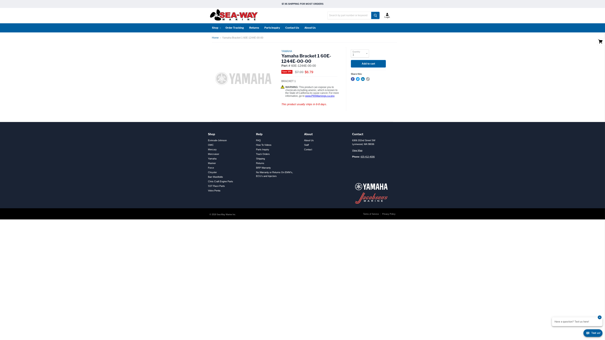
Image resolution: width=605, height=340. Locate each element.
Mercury (212, 149)
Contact (308, 149)
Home (215, 37)
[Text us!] (593, 333)
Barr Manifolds (215, 177)
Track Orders (263, 154)
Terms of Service (371, 214)
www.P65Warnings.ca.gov (319, 96)
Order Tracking (234, 27)
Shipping (260, 158)
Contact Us (292, 27)
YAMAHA (286, 51)
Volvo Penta (214, 190)
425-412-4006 (367, 156)
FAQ (258, 140)
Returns (254, 27)
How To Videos (263, 145)
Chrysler (212, 172)
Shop (215, 27)
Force (211, 167)
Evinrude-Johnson (217, 140)
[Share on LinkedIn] (363, 79)
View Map (357, 150)
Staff (306, 145)
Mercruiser (213, 154)
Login (387, 17)
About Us (310, 27)
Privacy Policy (388, 214)
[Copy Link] (368, 79)
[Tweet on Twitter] (358, 79)
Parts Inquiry (272, 27)
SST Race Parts (216, 186)
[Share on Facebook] (353, 79)
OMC (211, 145)
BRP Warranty (263, 167)
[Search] (375, 15)
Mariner (212, 163)
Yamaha (212, 158)
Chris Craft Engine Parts (220, 181)
